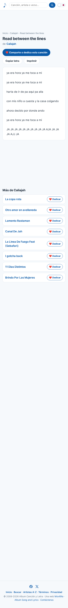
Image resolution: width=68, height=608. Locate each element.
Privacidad (56, 592)
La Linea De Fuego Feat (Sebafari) (20, 243)
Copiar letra (12, 60)
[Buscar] (52, 5)
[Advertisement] (34, 21)
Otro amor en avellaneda (21, 210)
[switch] (61, 5)
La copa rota (13, 199)
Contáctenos (46, 599)
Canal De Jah (13, 231)
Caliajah (14, 33)
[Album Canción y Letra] (5, 5)
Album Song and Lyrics (26, 599)
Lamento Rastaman (17, 220)
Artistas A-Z (30, 592)
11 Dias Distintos (15, 266)
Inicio (5, 33)
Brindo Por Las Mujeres (20, 277)
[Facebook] (31, 586)
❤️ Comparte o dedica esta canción (26, 52)
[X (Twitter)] (37, 586)
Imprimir (32, 60)
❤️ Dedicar (55, 199)
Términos (43, 592)
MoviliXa (59, 596)
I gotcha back (14, 256)
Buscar (17, 592)
